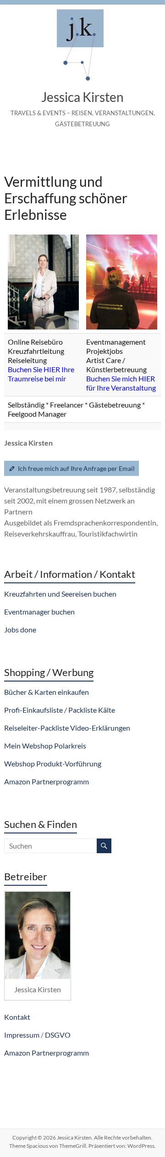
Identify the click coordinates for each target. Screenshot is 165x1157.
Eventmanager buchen (39, 611)
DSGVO (58, 1034)
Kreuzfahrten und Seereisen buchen (60, 593)
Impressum (21, 1034)
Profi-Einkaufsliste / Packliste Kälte (59, 709)
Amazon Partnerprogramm (46, 781)
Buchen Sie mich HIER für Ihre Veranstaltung (121, 383)
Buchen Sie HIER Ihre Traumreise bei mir (41, 374)
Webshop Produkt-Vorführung (52, 763)
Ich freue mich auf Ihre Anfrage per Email (76, 468)
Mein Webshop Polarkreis (45, 745)
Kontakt (17, 1016)
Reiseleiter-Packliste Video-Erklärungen (67, 727)
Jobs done (20, 629)
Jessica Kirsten (82, 97)
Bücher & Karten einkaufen (46, 691)
